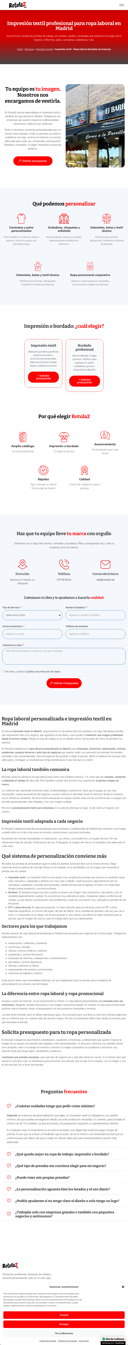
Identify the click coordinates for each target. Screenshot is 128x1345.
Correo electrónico (12, 626)
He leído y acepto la (32, 671)
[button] (123, 1287)
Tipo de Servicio (11, 607)
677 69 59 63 (64, 579)
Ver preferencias (64, 1333)
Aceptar (64, 1315)
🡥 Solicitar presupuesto (43, 377)
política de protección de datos (43, 671)
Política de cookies (48, 1341)
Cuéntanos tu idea (12, 645)
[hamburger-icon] (122, 5)
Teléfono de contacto (77, 626)
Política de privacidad (67, 1341)
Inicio (19, 49)
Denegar (64, 1324)
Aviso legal (84, 1341)
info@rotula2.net (105, 579)
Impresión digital (44, 49)
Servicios (29, 49)
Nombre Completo (76, 607)
